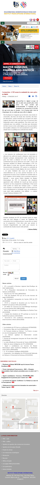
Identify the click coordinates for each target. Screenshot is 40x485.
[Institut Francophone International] (20, 5)
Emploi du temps (7, 450)
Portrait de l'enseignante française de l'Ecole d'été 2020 (20, 338)
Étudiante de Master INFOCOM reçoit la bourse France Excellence (17, 365)
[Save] (36, 96)
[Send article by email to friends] (30, 96)
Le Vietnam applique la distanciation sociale (21, 334)
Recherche (5, 455)
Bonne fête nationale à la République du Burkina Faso (20, 310)
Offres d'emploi (7, 461)
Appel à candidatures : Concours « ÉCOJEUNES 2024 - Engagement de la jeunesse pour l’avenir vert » (17, 376)
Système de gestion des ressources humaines (16, 444)
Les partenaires (7, 466)
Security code (5, 273)
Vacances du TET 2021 (11, 293)
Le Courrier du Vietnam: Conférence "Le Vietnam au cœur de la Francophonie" (19, 381)
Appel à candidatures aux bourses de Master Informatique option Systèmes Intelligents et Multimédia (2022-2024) (19, 347)
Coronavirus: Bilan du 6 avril (12, 329)
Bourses (4, 458)
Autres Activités (7, 469)
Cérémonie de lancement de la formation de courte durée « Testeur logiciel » (19, 386)
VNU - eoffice (6, 441)
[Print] (33, 96)
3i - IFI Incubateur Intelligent (12, 351)
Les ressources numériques (10, 452)
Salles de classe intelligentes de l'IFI (14, 344)
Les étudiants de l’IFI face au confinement (16, 327)
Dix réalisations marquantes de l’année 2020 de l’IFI (20, 299)
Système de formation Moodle (11, 447)
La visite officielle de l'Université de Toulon (16, 342)
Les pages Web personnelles (11, 463)
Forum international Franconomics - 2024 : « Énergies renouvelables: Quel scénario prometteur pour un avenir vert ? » (20, 370)
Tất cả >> (36, 390)
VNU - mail (5, 438)
